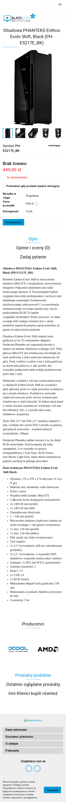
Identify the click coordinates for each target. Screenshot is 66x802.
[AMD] (48, 649)
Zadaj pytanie (13, 222)
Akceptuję (52, 789)
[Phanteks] (54, 145)
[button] (33, 730)
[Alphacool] (18, 649)
